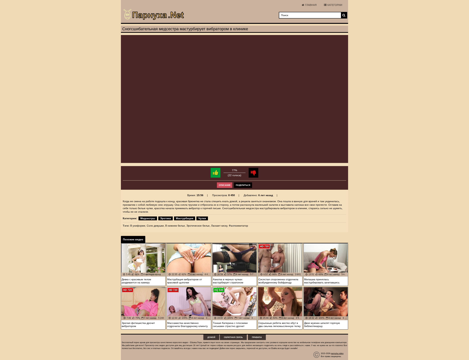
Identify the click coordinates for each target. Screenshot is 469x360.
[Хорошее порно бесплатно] (154, 14)
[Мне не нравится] (253, 173)
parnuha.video (337, 353)
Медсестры (147, 218)
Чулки (202, 218)
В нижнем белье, (175, 225)
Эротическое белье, (198, 225)
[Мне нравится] (215, 173)
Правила (257, 337)
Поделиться (243, 185)
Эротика (165, 218)
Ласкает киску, (219, 225)
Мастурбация (184, 218)
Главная (311, 4)
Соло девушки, (156, 225)
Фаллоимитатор (238, 225)
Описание (224, 185)
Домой (211, 337)
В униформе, (138, 225)
